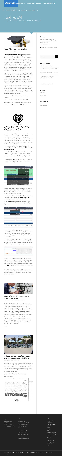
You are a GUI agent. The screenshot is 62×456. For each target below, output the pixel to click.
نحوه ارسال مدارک (51, 442)
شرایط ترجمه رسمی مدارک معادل (15, 49)
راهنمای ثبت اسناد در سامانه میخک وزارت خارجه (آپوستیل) (52, 435)
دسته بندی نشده (17, 299)
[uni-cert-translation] (18, 344)
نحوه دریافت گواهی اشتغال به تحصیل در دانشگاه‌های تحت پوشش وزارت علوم (17, 357)
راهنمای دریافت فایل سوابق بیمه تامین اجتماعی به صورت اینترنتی (16, 127)
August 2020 (43, 95)
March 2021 (42, 92)
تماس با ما (6, 326)
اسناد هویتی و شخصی (51, 432)
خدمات (48, 427)
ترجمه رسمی (27, 195)
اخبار (14, 51)
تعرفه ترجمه (49, 422)
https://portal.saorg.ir (22, 373)
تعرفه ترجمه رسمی (51, 424)
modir (18, 51)
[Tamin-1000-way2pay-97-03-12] (18, 119)
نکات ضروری (49, 443)
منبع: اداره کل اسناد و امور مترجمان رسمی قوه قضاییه (15, 104)
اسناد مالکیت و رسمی (51, 421)
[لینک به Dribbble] (7, 454)
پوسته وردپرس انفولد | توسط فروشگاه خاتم (11, 452)
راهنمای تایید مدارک (51, 430)
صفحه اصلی (49, 438)
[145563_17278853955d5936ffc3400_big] (18, 41)
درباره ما (49, 429)
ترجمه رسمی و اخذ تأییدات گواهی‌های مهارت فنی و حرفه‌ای (16, 297)
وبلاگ (48, 445)
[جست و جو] (37, 10)
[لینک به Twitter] (5, 454)
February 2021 (43, 94)
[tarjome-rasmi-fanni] (18, 288)
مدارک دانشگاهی (50, 440)
